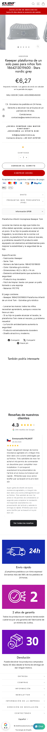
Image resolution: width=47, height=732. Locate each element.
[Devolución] (23, 642)
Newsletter (23, 695)
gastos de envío (28, 87)
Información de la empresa (23, 701)
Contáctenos (23, 713)
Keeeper (23, 56)
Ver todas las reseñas (23, 523)
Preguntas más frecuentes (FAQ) (23, 201)
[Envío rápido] (23, 552)
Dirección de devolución (22, 707)
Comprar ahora (23, 173)
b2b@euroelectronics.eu (23, 135)
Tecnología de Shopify (23, 730)
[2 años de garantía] (23, 597)
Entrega (23, 676)
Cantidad (23, 153)
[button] (39, 726)
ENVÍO (23, 195)
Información (23, 688)
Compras (23, 682)
